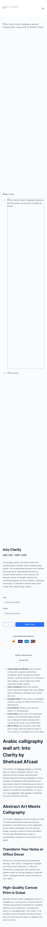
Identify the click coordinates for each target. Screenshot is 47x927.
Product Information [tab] (23, 655)
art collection (13, 793)
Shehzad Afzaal (24, 769)
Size (4, 597)
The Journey (26, 793)
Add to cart (29, 624)
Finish (5, 608)
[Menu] (43, 8)
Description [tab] (23, 660)
